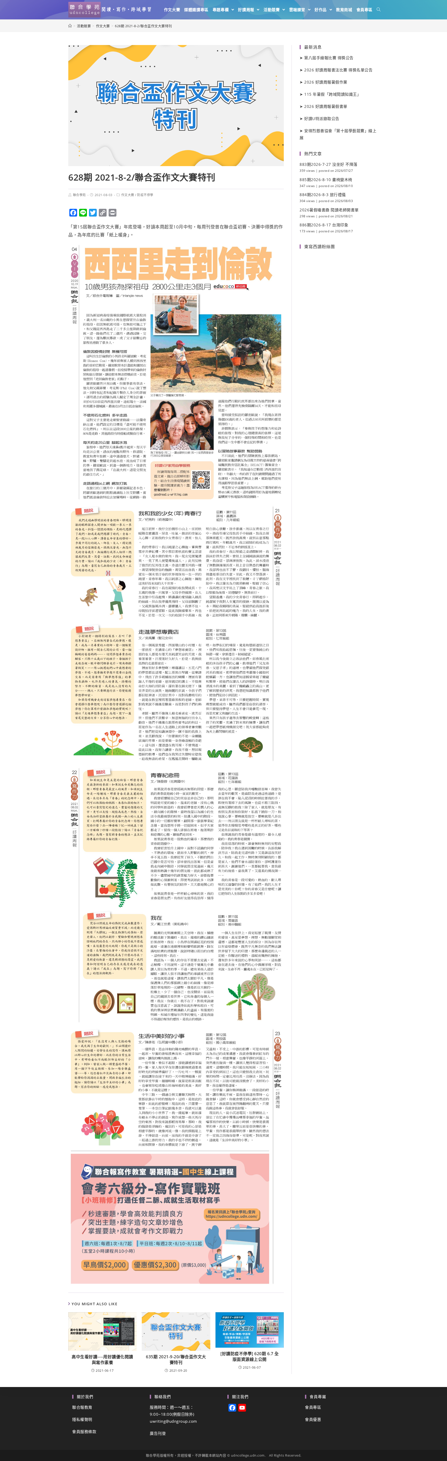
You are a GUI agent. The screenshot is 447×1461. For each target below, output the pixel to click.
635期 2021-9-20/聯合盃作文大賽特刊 (176, 1359)
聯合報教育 (82, 1407)
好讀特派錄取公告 (321, 118)
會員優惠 (313, 1419)
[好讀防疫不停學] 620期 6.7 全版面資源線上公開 (249, 1356)
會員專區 (313, 1407)
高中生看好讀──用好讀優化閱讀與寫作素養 (102, 1359)
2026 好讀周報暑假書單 (325, 106)
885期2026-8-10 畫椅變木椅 (326, 179)
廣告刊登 (158, 1433)
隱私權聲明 (82, 1419)
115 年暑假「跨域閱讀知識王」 (332, 94)
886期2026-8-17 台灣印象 (324, 224)
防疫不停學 (145, 195)
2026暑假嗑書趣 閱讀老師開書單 (329, 209)
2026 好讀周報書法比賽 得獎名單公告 (338, 69)
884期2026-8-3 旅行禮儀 (323, 194)
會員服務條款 (84, 1431)
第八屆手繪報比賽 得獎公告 (329, 57)
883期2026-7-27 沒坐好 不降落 (328, 164)
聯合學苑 (79, 195)
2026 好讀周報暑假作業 (325, 82)
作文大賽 (127, 195)
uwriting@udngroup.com (173, 1421)
